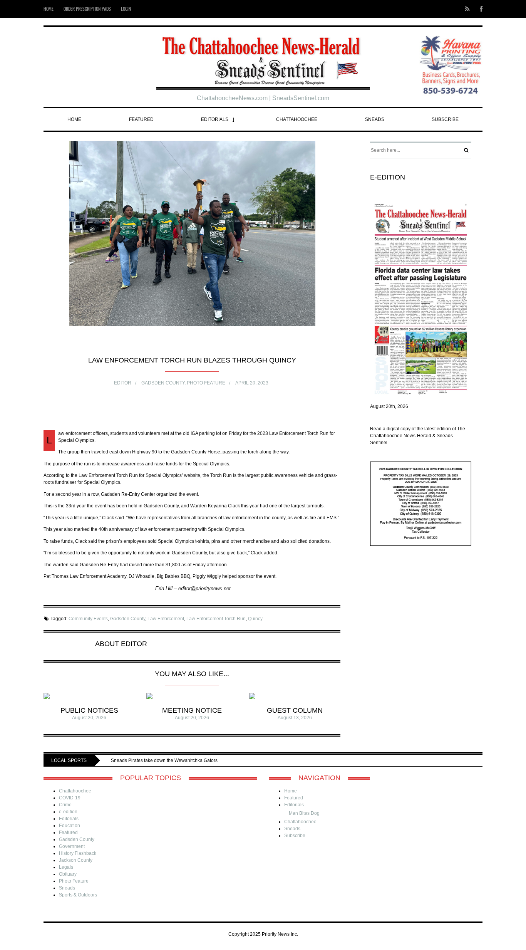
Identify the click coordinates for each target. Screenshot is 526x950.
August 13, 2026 (295, 717)
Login (126, 8)
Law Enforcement (165, 618)
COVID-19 (69, 798)
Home (49, 8)
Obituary (68, 874)
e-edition (68, 811)
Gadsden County (162, 383)
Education (69, 825)
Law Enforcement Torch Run (216, 618)
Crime (65, 804)
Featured (141, 119)
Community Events (88, 618)
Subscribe (445, 119)
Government (72, 846)
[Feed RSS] (467, 9)
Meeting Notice (192, 710)
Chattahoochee (296, 119)
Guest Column (295, 710)
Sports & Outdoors (78, 895)
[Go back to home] (263, 58)
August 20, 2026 (89, 717)
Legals (66, 867)
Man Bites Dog (304, 813)
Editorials (214, 119)
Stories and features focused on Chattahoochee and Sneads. (214, 760)
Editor (122, 383)
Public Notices (89, 710)
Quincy (255, 618)
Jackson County (75, 860)
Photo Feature (206, 383)
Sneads (374, 119)
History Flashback (77, 853)
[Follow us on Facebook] (478, 9)
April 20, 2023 (251, 383)
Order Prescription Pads (87, 8)
